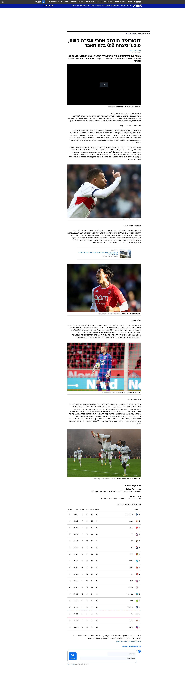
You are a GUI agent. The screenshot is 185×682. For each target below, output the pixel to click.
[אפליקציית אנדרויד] (52, 6)
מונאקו (118, 641)
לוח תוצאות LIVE (126, 6)
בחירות (117, 2)
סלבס (104, 2)
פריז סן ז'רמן (137, 641)
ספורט (123, 2)
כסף (99, 2)
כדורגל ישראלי (115, 6)
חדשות (130, 2)
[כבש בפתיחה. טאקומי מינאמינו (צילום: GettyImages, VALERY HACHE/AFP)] (104, 290)
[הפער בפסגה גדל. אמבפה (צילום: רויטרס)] (104, 192)
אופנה (67, 2)
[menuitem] (128, 2)
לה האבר (130, 641)
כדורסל (99, 6)
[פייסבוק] (44, 6)
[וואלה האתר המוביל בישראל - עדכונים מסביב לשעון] (137, 2)
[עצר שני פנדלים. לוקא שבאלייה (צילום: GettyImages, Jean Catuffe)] (104, 369)
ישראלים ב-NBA (90, 6)
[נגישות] (2, 2)
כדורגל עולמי (106, 6)
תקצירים (82, 6)
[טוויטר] (47, 6)
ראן (122, 641)
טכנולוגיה (74, 2)
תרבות (110, 2)
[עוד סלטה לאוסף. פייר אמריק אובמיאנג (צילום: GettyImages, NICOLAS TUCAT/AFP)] (104, 455)
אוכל (93, 2)
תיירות (81, 2)
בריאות (88, 2)
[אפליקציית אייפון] (49, 6)
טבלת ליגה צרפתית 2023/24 (129, 505)
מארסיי (125, 641)
